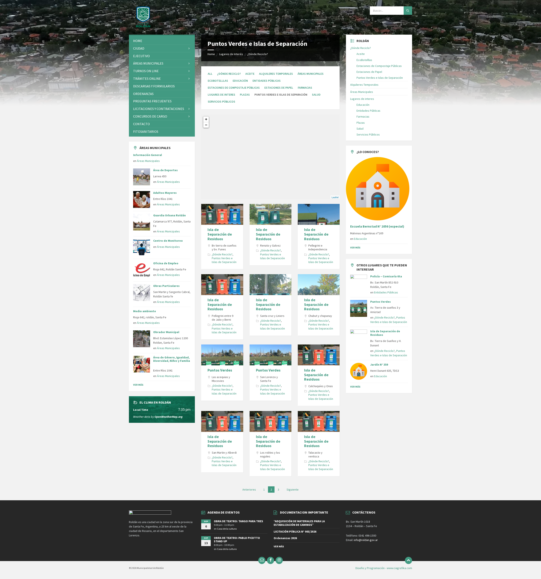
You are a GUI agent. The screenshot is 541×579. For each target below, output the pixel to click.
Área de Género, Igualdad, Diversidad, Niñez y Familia (171, 360)
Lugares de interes (221, 94)
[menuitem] (162, 41)
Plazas (245, 94)
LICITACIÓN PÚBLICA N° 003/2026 (295, 531)
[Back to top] (408, 560)
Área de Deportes (165, 170)
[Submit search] (408, 10)
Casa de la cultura (227, 528)
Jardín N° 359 (379, 364)
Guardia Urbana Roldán (169, 215)
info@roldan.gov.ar (365, 540)
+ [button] (206, 119)
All (210, 74)
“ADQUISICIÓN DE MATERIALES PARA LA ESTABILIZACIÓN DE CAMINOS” (299, 523)
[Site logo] (143, 26)
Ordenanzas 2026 (285, 538)
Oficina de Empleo (165, 263)
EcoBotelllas (218, 81)
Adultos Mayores (165, 193)
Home (211, 54)
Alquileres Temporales (276, 74)
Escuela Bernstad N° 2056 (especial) (377, 226)
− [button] (206, 125)
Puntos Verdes (220, 370)
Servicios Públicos (221, 101)
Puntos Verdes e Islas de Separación (224, 260)
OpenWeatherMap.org (168, 417)
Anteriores (249, 489)
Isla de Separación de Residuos (220, 234)
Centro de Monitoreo (168, 241)
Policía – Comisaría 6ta (386, 276)
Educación (240, 81)
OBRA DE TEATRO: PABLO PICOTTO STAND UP (237, 539)
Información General (147, 155)
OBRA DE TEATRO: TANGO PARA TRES (238, 521)
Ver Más (138, 384)
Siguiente (293, 489)
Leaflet (335, 197)
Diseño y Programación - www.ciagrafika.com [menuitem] (383, 568)
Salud (316, 94)
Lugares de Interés (231, 54)
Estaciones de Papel (278, 87)
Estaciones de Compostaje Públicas (234, 87)
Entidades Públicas (267, 81)
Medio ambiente (144, 311)
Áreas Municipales (311, 74)
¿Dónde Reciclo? (257, 54)
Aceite (249, 74)
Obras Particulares (166, 286)
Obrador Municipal (166, 332)
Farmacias (305, 87)
